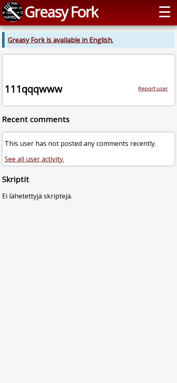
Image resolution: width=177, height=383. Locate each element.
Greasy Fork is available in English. (60, 39)
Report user (153, 88)
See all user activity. (34, 159)
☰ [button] (164, 11)
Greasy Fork (61, 11)
